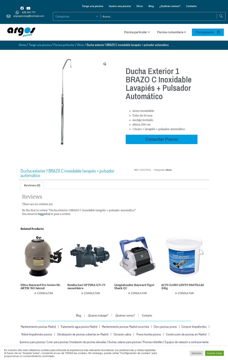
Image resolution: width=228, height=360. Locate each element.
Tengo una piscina (92, 6)
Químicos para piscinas (32, 342)
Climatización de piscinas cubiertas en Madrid (82, 334)
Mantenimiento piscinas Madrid (38, 326)
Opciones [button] (196, 353)
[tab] (32, 185)
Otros (139, 6)
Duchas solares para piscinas (124, 342)
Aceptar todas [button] (214, 353)
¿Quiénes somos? (169, 6)
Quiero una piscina (120, 6)
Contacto (191, 6)
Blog (151, 6)
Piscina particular (135, 32)
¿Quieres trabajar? (98, 315)
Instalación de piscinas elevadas (88, 342)
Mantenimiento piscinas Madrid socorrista (125, 326)
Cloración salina (122, 334)
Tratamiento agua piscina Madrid (79, 326)
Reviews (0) (32, 185)
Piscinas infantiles (153, 342)
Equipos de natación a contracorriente (187, 342)
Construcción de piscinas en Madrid (186, 334)
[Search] (221, 16)
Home (22, 45)
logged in (44, 214)
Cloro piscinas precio (165, 326)
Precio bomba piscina (148, 334)
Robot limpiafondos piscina (36, 334)
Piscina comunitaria (170, 32)
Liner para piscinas (57, 342)
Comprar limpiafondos (194, 326)
